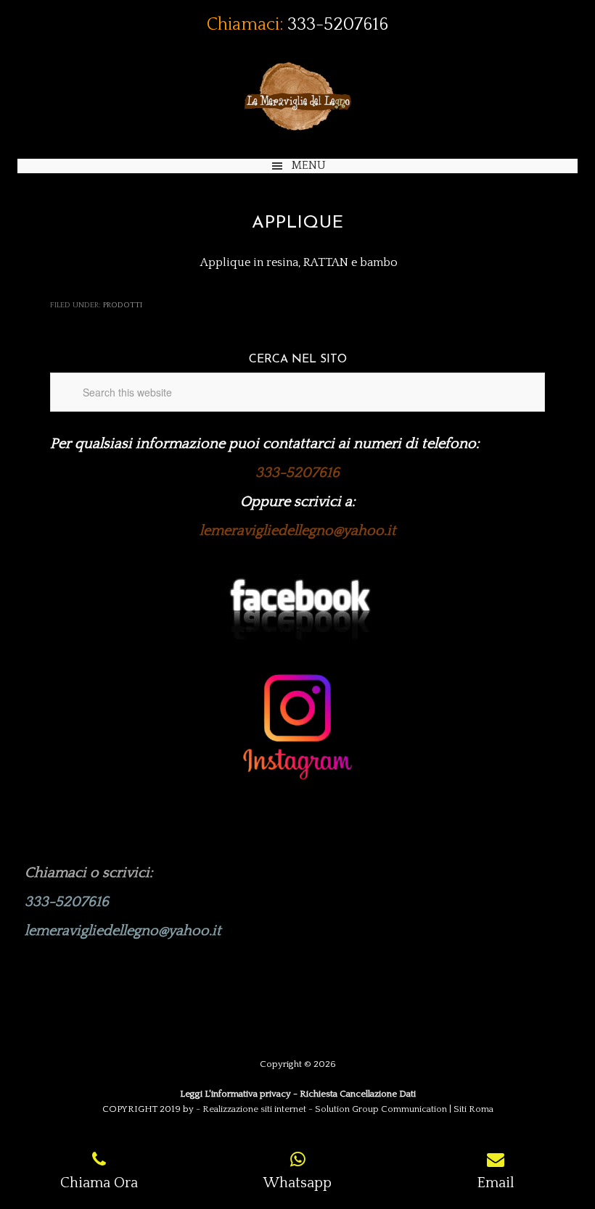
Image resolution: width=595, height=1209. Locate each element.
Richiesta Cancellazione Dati (358, 1094)
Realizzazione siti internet (254, 1109)
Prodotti (122, 305)
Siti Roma (473, 1109)
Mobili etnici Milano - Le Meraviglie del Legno (297, 96)
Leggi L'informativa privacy (235, 1094)
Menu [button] (309, 165)
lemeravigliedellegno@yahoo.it (298, 531)
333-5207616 (337, 24)
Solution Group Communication (381, 1109)
